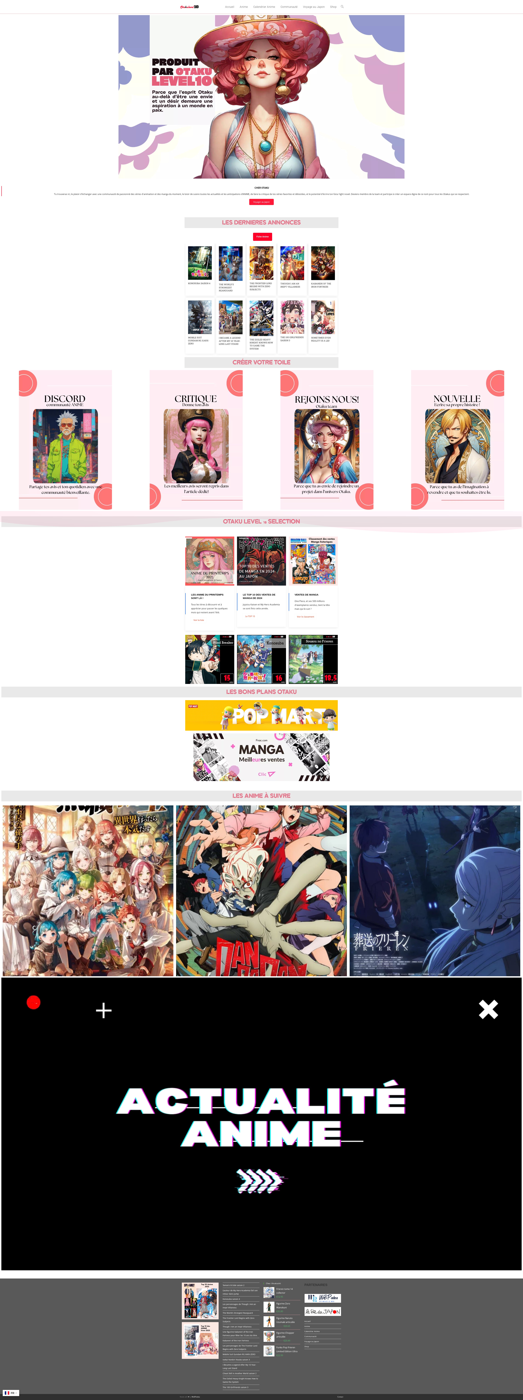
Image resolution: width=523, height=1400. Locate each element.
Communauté (310, 1336)
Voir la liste (199, 620)
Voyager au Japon (261, 202)
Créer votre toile (261, 362)
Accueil (307, 1321)
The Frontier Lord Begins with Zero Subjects (261, 286)
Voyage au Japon (311, 1341)
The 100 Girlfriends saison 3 (235, 1387)
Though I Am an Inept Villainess (290, 285)
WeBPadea (196, 1397)
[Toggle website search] (342, 7)
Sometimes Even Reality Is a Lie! (321, 339)
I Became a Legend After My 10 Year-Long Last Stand (230, 340)
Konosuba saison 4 (199, 283)
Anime (307, 1326)
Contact (340, 1397)
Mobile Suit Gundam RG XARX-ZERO (198, 340)
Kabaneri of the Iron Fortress (321, 285)
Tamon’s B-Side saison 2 (233, 1285)
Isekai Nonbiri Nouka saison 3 (236, 1359)
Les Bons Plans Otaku (261, 692)
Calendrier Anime (312, 1331)
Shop (306, 1346)
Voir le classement (305, 616)
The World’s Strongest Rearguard (238, 1313)
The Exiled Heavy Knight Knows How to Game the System (261, 344)
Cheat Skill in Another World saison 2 (239, 1373)
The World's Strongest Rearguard (226, 287)
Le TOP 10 (250, 616)
